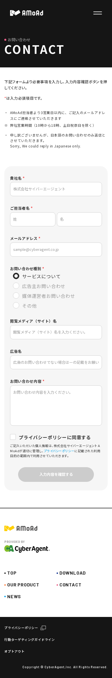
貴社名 (16, 178)
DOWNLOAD (72, 572)
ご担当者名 (20, 208)
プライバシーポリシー (59, 451)
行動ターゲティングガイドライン (29, 639)
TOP (11, 572)
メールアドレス (24, 238)
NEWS (14, 596)
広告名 (16, 351)
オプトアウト (14, 651)
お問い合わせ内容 (25, 381)
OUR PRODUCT (23, 584)
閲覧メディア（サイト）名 (33, 321)
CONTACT (70, 584)
